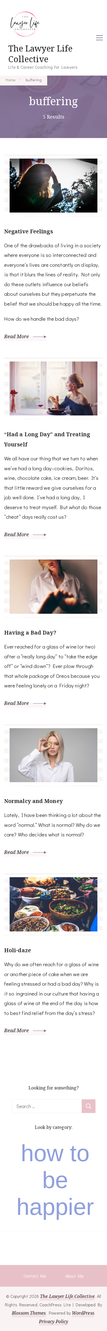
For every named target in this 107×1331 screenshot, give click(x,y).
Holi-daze (17, 950)
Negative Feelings (28, 231)
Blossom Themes (29, 1313)
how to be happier (55, 1180)
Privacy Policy (53, 1321)
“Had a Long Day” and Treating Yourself (47, 439)
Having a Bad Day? (30, 632)
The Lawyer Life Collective (40, 53)
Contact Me (35, 1276)
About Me (74, 1276)
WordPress (83, 1313)
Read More (17, 336)
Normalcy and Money (33, 801)
